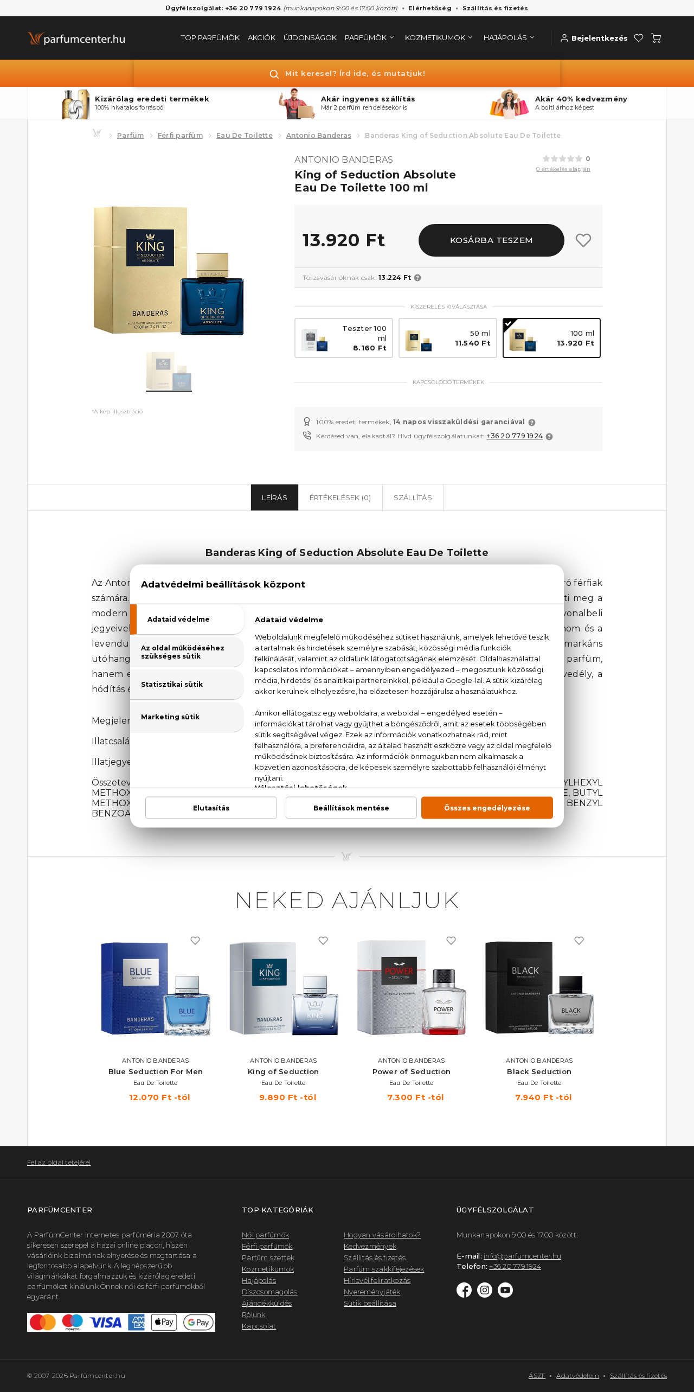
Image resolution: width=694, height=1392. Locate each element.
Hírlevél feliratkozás (377, 1280)
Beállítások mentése (351, 808)
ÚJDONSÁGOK (310, 37)
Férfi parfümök (267, 1246)
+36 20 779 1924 (514, 436)
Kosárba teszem (492, 240)
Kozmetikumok (268, 1269)
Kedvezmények (370, 1246)
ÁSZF (537, 1375)
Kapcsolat (259, 1325)
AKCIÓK (261, 37)
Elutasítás (211, 808)
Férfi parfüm (180, 135)
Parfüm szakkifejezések (384, 1269)
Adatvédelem (577, 1375)
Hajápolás (259, 1280)
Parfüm (130, 135)
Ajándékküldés (267, 1303)
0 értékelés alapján (563, 169)
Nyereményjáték (372, 1291)
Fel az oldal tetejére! (59, 1162)
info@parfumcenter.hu (522, 1255)
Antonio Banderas (318, 135)
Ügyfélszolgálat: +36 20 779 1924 (223, 8)
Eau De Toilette (244, 135)
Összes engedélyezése (487, 808)
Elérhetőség (430, 8)
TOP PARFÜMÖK (210, 37)
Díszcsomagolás (270, 1291)
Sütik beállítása (370, 1303)
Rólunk (254, 1314)
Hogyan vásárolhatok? (382, 1234)
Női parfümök (265, 1234)
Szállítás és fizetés (495, 8)
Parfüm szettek (268, 1257)
